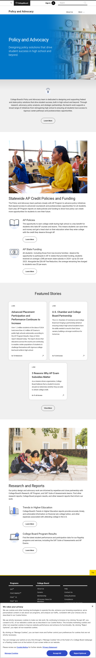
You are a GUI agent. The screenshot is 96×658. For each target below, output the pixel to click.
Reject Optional (80, 653)
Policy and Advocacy (21, 11)
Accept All (57, 653)
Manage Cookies (11, 653)
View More (48, 408)
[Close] (92, 606)
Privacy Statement (50, 647)
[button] (81, 10)
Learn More (48, 121)
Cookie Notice (22, 647)
